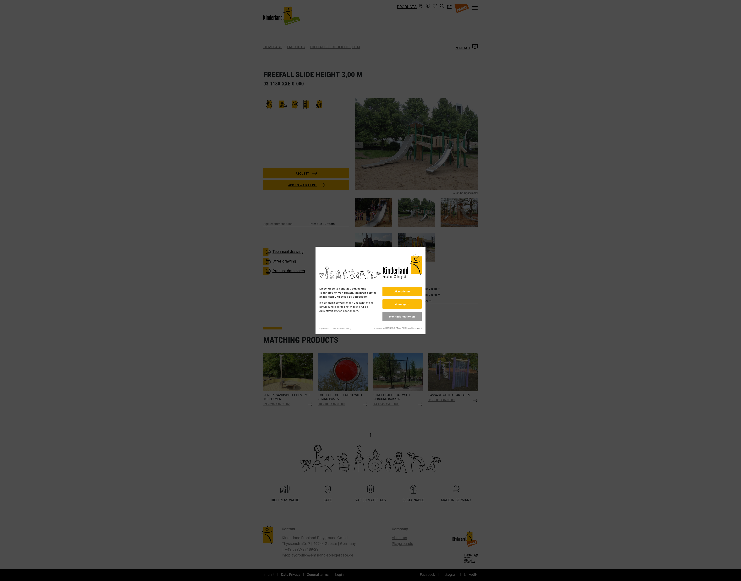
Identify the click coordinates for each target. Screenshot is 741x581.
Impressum (324, 328)
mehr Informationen (402, 316)
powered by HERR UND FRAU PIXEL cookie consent (398, 328)
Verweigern (402, 304)
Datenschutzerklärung (341, 328)
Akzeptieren (402, 291)
